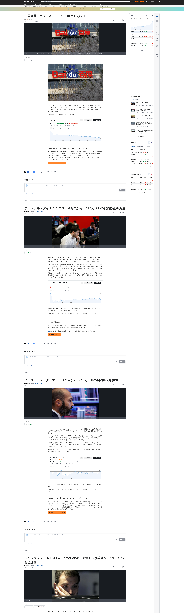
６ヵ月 (60, 128)
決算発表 (96, 6)
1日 (51, 128)
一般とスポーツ (68, 6)
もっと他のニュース (141, 136)
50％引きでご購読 (139, 1)
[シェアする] (113, 20)
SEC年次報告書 (105, 6)
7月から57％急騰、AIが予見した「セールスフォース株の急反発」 (144, 116)
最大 (68, 128)
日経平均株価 (133, 31)
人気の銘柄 (133, 146)
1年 (63, 128)
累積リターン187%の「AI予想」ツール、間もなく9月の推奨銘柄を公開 (144, 103)
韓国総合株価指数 (134, 36)
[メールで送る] (51, 171)
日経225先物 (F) (134, 34)
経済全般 (62, 6)
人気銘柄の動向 (135, 174)
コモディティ (140, 15)
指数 (135, 15)
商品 (54, 6)
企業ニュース (75, 6)
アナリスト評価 (90, 6)
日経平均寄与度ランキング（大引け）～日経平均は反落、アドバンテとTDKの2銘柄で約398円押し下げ (144, 123)
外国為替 (50, 6)
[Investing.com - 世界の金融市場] (29, 1)
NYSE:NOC (76, 429)
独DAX (132, 41)
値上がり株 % (140, 146)
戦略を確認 (60, 459)
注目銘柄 (133, 142)
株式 (46, 6)
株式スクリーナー (86, 4)
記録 (100, 6)
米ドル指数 (133, 45)
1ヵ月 (56, 128)
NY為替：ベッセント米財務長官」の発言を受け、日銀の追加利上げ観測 (144, 131)
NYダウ (132, 38)
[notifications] (156, 1)
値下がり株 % (147, 146)
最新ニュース (27, 6)
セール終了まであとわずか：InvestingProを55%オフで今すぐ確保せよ (144, 110)
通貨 (132, 15)
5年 (65, 128)
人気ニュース (35, 6)
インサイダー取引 (82, 6)
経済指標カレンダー (77, 4)
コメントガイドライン (28, 193)
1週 (53, 128)
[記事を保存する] (117, 20)
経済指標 (57, 6)
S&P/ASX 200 (134, 43)
